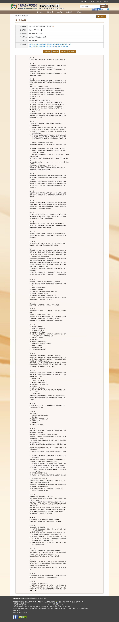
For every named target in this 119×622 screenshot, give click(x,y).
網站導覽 (84, 1)
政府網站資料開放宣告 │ (20, 598)
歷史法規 (72, 51)
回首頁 (99, 1)
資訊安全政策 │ (42, 598)
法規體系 (50, 12)
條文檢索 (55, 51)
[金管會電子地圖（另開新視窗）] (56, 602)
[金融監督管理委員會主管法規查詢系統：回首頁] (24, 4)
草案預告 (69, 12)
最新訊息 (40, 12)
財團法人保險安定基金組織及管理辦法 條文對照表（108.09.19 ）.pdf (49, 44)
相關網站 (79, 12)
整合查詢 (103, 6)
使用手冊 (91, 1)
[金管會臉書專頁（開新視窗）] (15, 617)
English (105, 1)
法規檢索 (59, 12)
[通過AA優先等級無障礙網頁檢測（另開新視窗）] (23, 617)
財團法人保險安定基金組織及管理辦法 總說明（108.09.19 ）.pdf (48, 46)
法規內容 (47, 51)
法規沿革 (63, 51)
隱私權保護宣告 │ (32, 598)
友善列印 (102, 16)
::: (78, 1)
